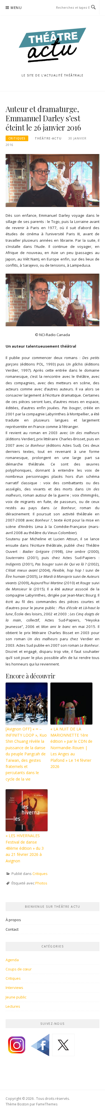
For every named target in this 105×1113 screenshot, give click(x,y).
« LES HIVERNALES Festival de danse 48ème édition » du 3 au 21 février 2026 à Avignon (25, 848)
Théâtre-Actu (48, 138)
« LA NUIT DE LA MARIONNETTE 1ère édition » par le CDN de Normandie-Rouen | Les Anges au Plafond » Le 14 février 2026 (71, 747)
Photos (41, 883)
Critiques (16, 138)
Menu (16, 7)
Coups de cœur (19, 969)
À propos (13, 919)
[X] (63, 1046)
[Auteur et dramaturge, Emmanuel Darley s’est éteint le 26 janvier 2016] (52, 180)
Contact (12, 929)
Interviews (14, 987)
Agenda (12, 959)
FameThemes (46, 1104)
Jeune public (16, 997)
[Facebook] (40, 1046)
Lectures (13, 1006)
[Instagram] (17, 1046)
